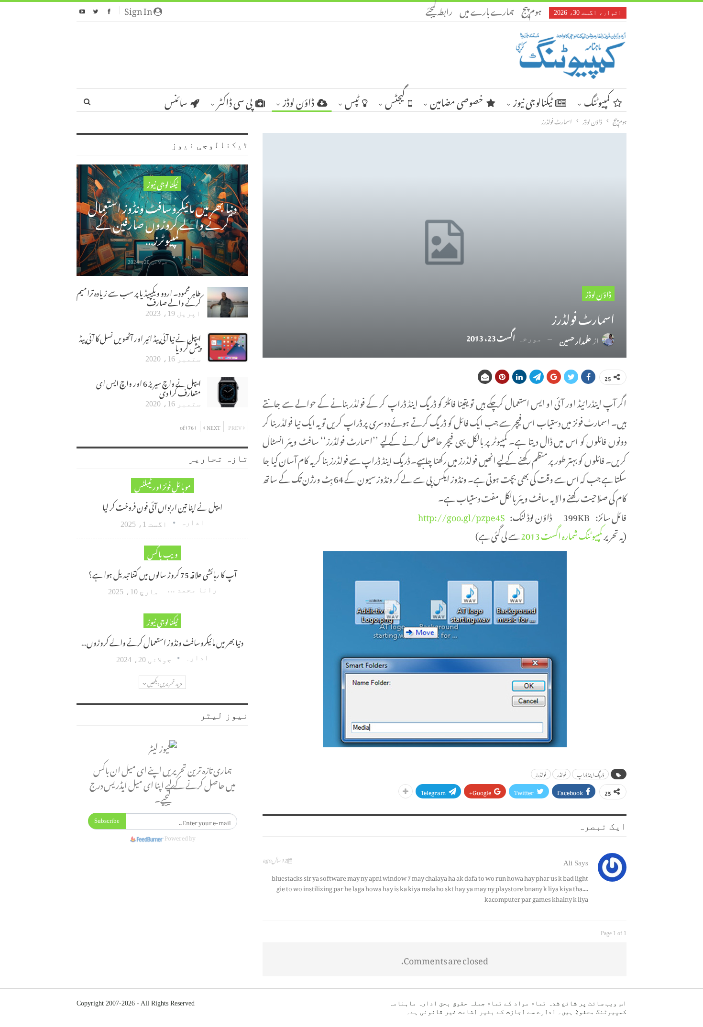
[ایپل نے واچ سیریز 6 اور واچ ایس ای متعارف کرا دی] (227, 392)
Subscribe (107, 820)
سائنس (176, 100)
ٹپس (352, 100)
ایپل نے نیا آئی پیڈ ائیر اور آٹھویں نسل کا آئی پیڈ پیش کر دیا (140, 342)
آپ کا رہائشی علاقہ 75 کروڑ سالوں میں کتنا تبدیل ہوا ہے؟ (162, 573)
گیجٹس (395, 100)
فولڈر (561, 774)
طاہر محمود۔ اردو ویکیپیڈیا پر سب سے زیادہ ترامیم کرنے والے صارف (139, 296)
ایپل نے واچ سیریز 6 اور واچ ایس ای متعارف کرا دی (148, 386)
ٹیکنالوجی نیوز (532, 100)
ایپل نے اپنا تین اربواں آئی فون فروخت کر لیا (162, 505)
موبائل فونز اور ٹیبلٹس (162, 485)
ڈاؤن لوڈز (298, 100)
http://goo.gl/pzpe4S (461, 515)
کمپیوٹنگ (597, 100)
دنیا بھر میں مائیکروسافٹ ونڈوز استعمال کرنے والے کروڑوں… (162, 641)
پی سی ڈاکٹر (235, 100)
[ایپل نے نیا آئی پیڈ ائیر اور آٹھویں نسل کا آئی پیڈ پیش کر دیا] (227, 347)
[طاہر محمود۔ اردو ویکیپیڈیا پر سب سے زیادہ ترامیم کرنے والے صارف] (227, 302)
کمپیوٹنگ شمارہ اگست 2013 (562, 534)
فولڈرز (541, 774)
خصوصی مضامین (456, 100)
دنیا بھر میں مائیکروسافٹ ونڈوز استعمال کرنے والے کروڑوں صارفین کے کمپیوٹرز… (162, 221)
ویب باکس (162, 553)
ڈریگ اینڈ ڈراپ (590, 774)
